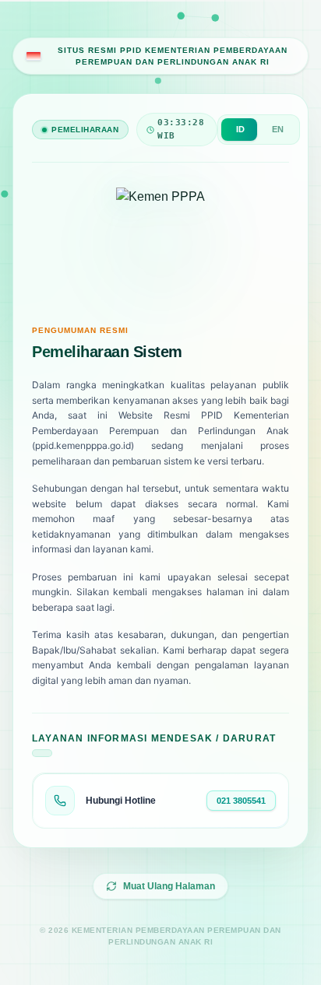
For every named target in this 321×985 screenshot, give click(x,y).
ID (240, 129)
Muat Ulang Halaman (169, 886)
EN (278, 129)
